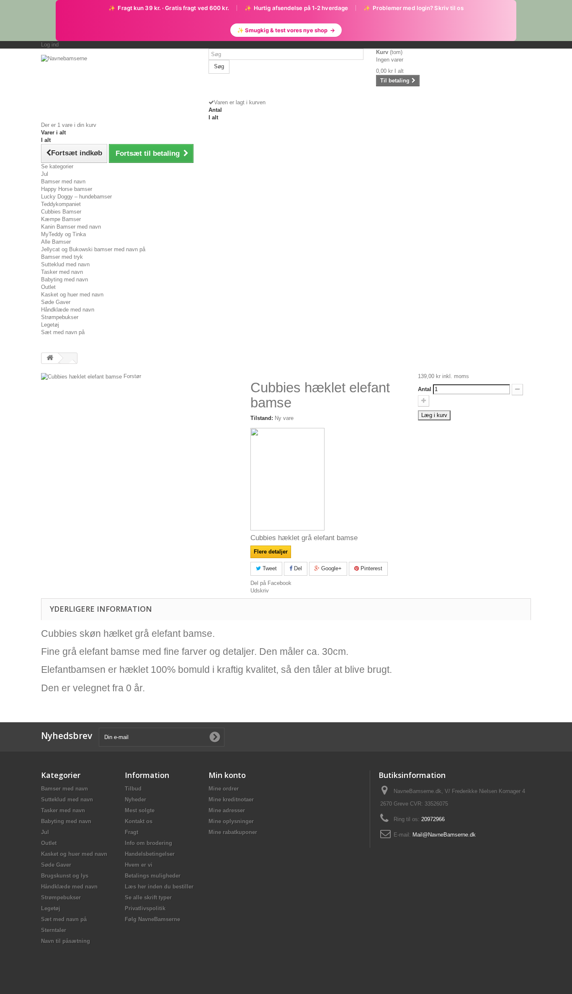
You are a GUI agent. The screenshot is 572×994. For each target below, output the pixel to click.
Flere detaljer (271, 552)
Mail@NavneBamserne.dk (444, 835)
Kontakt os (138, 821)
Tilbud (133, 788)
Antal (424, 389)
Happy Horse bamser (66, 189)
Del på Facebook (270, 583)
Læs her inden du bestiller (159, 886)
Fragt (131, 832)
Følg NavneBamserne (152, 919)
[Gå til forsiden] (50, 358)
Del (297, 568)
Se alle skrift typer (148, 897)
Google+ (330, 568)
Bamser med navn (63, 181)
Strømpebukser (59, 317)
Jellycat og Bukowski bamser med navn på (93, 249)
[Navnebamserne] (118, 82)
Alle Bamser (56, 242)
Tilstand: (261, 418)
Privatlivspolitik (145, 908)
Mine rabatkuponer (233, 832)
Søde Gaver (55, 302)
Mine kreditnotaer (231, 799)
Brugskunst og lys (64, 876)
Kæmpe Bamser (61, 219)
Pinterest (370, 568)
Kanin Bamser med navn (71, 227)
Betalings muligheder (152, 876)
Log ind (50, 44)
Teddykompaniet (61, 204)
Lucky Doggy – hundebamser (76, 196)
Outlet (48, 287)
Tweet (269, 568)
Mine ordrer (224, 788)
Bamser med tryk (62, 257)
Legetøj (50, 325)
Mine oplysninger (231, 821)
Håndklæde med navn (67, 309)
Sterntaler (53, 930)
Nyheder (135, 799)
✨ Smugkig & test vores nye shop (286, 30)
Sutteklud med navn (65, 264)
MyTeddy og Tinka (63, 234)
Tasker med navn (62, 272)
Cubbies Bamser (61, 212)
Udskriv (259, 590)
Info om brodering (148, 843)
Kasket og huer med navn (72, 294)
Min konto (227, 775)
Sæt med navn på (63, 332)
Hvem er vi (138, 865)
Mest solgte (140, 810)
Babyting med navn (64, 279)
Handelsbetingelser (150, 854)
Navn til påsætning (65, 941)
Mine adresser (227, 810)
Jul (44, 174)
